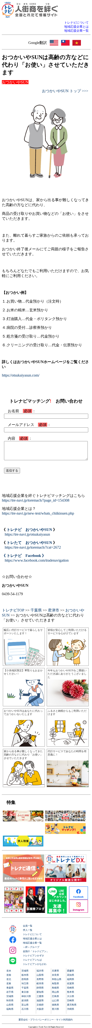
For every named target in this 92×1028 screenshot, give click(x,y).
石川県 (25, 1009)
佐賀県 (70, 983)
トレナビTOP (13, 610)
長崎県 (70, 987)
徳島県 (55, 1004)
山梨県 (40, 975)
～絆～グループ (31, 947)
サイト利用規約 (64, 1019)
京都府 (40, 1004)
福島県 (9, 1009)
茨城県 (25, 970)
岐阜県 (40, 983)
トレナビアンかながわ (34, 964)
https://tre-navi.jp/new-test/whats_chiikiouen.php (38, 513)
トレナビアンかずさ (33, 955)
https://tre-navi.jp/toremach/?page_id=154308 (35, 500)
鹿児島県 (71, 1004)
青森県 (9, 987)
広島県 (55, 996)
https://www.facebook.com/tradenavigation (37, 560)
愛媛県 (70, 970)
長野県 (40, 979)
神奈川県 (26, 996)
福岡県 (70, 979)
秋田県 (9, 1000)
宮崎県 (70, 1000)
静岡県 (40, 987)
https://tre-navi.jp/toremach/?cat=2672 (33, 547)
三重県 (40, 996)
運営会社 (23, 1019)
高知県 (70, 975)
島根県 (55, 987)
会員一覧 (27, 925)
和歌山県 (56, 979)
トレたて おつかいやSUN (29, 543)
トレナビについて (32, 934)
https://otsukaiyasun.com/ (20, 375)
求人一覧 (27, 930)
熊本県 (70, 992)
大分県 (70, 996)
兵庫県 (55, 970)
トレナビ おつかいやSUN (29, 530)
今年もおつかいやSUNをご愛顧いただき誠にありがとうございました (67, 674)
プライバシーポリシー (42, 1019)
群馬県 (25, 979)
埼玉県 (25, 983)
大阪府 (40, 1009)
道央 (8, 970)
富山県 (25, 1004)
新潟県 (25, 1000)
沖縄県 (70, 1009)
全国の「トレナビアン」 (36, 951)
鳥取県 (55, 983)
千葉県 (36, 610)
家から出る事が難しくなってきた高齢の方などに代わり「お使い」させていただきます (23, 754)
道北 (8, 979)
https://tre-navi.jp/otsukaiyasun (27, 534)
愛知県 (40, 992)
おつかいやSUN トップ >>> (65, 91)
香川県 (55, 1009)
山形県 (9, 1004)
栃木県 (25, 975)
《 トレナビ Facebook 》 (24, 556)
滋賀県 (40, 1000)
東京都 (25, 992)
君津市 (53, 610)
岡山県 (55, 992)
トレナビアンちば (32, 960)
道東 (8, 983)
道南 (8, 975)
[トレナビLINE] (57, 912)
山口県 (55, 1000)
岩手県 (9, 992)
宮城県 (9, 996)
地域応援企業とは (32, 938)
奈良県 (55, 975)
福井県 (40, 970)
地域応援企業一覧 (32, 942)
